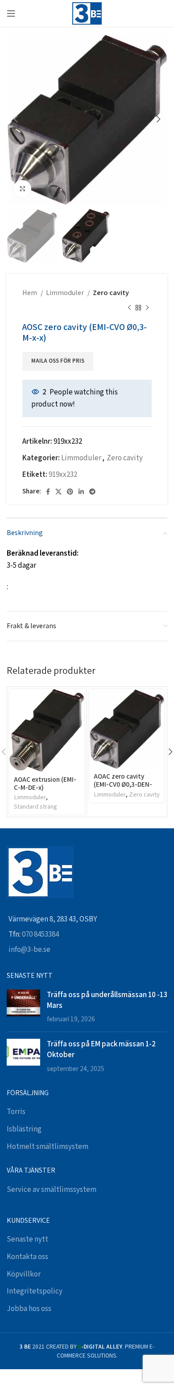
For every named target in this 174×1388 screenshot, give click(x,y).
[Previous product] (129, 308)
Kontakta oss (27, 1257)
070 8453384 (40, 934)
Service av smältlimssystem (51, 1190)
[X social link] (58, 491)
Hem (30, 293)
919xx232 (63, 475)
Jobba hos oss (29, 1309)
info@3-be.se (29, 950)
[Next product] (147, 308)
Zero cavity (111, 293)
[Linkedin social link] (81, 491)
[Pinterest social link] (70, 491)
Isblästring (24, 1129)
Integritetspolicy (34, 1291)
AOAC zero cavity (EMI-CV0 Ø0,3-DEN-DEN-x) (123, 784)
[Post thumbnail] (23, 1007)
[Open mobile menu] (11, 13)
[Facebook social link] (48, 491)
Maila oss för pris (57, 361)
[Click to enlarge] (22, 189)
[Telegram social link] (92, 491)
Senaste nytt (27, 1239)
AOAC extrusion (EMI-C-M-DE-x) (45, 783)
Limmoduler (65, 293)
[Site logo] (86, 13)
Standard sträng (35, 806)
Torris (16, 1112)
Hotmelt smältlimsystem (47, 1147)
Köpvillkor (24, 1274)
